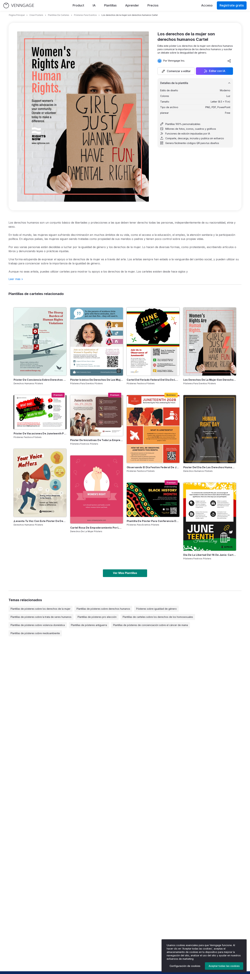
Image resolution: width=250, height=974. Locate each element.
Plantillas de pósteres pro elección (97, 616)
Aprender (132, 5)
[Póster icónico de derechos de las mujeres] (96, 342)
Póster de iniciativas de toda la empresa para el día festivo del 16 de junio (96, 440)
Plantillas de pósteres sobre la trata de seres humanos (41, 616)
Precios (153, 5)
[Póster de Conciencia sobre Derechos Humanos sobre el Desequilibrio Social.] (40, 342)
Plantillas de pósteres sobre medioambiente (35, 633)
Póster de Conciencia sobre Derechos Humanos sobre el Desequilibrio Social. (40, 379)
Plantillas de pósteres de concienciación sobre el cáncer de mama (150, 625)
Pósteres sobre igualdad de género (156, 608)
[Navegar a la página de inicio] (18, 5)
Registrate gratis (232, 5)
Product (78, 5)
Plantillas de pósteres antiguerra (89, 625)
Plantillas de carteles (58, 15)
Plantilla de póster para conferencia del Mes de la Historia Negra (153, 521)
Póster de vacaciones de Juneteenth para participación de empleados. (40, 433)
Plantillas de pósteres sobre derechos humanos (103, 608)
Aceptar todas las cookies (224, 965)
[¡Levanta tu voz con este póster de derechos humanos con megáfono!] (40, 483)
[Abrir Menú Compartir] (229, 61)
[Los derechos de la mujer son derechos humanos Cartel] (209, 342)
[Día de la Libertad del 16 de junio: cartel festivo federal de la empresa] (209, 517)
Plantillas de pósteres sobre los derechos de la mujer (40, 608)
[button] (176, 71)
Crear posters (36, 15)
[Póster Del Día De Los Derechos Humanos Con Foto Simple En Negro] (209, 429)
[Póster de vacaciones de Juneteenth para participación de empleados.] (40, 412)
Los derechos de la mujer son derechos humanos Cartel (209, 379)
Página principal (17, 15)
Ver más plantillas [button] (125, 573)
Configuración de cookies (185, 965)
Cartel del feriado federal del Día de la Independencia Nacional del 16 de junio (153, 379)
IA (94, 5)
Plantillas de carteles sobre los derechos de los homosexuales (158, 616)
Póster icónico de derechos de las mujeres (96, 379)
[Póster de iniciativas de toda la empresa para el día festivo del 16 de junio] (96, 415)
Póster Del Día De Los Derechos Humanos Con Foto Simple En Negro (209, 467)
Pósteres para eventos (85, 15)
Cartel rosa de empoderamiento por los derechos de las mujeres (96, 527)
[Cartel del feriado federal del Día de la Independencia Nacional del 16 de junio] (153, 342)
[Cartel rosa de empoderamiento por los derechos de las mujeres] (96, 489)
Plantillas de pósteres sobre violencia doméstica (38, 625)
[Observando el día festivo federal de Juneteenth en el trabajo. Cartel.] (153, 429)
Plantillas (110, 5)
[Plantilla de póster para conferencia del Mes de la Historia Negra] (153, 500)
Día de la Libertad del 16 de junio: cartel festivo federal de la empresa (209, 554)
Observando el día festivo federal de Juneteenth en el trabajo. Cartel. (153, 467)
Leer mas (16, 279)
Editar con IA (217, 71)
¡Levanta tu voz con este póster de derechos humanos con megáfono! (40, 521)
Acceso (207, 5)
